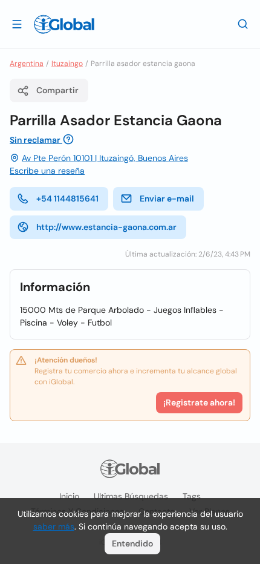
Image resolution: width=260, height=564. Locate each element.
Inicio (69, 496)
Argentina (27, 63)
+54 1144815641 (67, 198)
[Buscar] (243, 23)
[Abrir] (17, 23)
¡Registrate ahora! (199, 402)
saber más (53, 526)
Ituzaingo (67, 63)
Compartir (57, 90)
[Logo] (64, 24)
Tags (192, 496)
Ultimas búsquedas (131, 496)
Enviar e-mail (167, 198)
